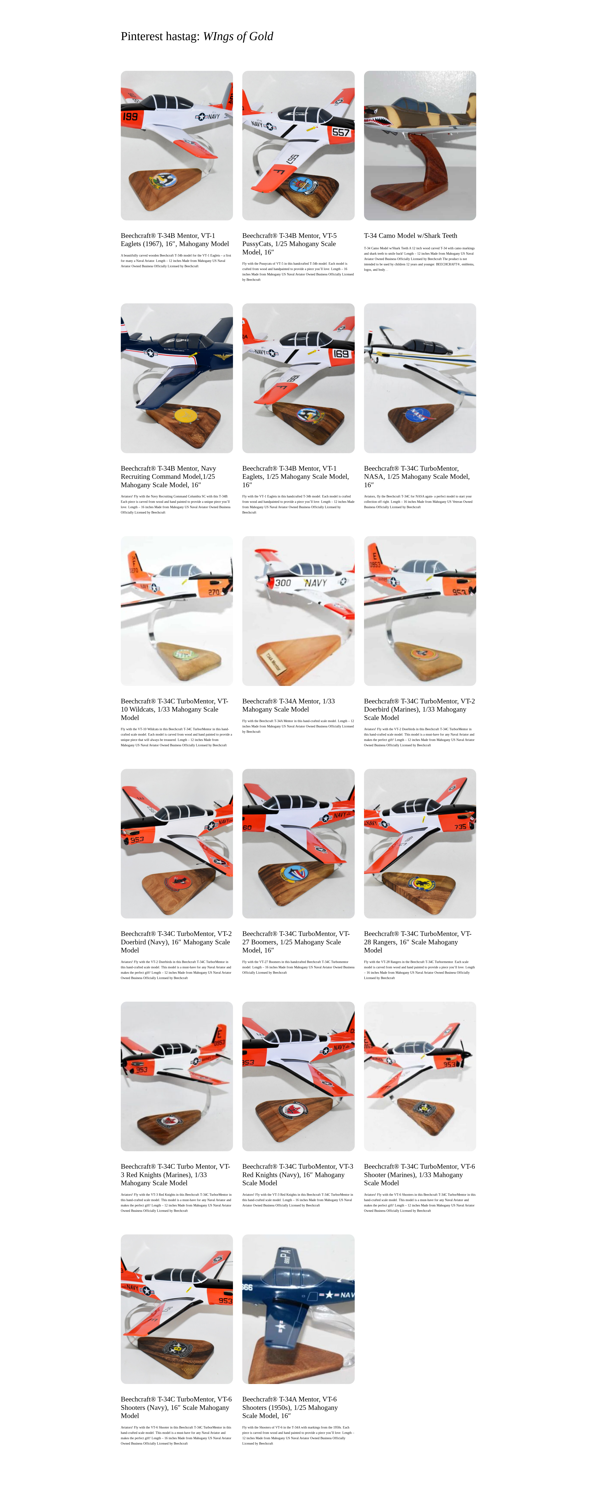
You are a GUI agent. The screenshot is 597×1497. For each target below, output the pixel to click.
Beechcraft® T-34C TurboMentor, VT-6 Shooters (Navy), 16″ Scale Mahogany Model (176, 1407)
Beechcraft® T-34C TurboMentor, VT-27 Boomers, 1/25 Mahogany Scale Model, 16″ (296, 942)
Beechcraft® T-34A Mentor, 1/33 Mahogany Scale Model (288, 705)
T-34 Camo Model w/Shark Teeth (410, 235)
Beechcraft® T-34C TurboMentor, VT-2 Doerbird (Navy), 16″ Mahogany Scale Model (176, 942)
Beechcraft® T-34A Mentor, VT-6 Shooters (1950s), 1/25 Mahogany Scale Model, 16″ (290, 1407)
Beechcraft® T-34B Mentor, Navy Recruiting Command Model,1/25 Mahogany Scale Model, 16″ (168, 477)
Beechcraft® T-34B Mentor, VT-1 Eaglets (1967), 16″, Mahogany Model (175, 240)
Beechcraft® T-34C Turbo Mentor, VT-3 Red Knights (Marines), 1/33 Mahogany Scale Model (175, 1175)
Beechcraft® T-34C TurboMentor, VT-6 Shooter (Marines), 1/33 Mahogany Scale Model (419, 1175)
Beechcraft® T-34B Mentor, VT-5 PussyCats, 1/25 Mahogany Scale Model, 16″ (289, 244)
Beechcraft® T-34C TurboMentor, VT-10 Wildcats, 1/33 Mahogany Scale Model (174, 709)
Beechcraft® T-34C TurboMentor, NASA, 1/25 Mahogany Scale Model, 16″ (417, 477)
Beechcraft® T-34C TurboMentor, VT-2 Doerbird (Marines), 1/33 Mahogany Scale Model (419, 709)
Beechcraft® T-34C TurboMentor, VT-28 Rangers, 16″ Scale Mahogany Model (418, 942)
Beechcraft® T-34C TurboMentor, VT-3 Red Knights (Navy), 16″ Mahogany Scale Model (297, 1175)
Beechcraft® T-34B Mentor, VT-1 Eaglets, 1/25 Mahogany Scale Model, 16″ (295, 477)
